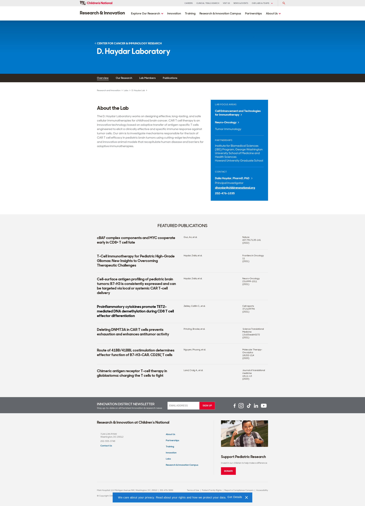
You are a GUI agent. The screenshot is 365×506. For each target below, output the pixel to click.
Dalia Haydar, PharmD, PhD (232, 178)
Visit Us (226, 3)
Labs (126, 90)
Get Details (234, 497)
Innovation (174, 13)
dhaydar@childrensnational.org (235, 187)
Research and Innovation (108, 90)
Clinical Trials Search (207, 3)
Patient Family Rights (212, 490)
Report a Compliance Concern (239, 490)
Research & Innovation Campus (220, 13)
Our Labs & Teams (261, 3)
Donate (228, 471)
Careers (188, 3)
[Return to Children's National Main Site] (96, 3)
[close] (246, 497)
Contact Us (106, 445)
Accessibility (262, 490)
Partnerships (253, 13)
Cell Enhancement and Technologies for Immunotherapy (238, 112)
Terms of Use (193, 490)
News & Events (241, 3)
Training (190, 13)
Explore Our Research (146, 13)
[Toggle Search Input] (283, 3)
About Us (272, 13)
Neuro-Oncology (226, 122)
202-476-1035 (225, 193)
